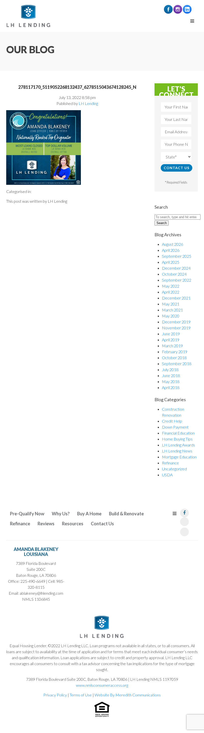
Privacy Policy (55, 694)
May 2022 (170, 286)
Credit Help (172, 421)
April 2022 (170, 292)
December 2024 (176, 268)
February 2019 (174, 351)
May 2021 (170, 303)
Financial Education (178, 433)
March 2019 (172, 345)
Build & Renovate (126, 513)
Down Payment (175, 427)
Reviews (46, 523)
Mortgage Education (179, 456)
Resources (72, 523)
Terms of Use (81, 694)
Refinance (170, 462)
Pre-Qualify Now (27, 513)
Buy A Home (89, 513)
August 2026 (172, 244)
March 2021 (172, 309)
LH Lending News (177, 450)
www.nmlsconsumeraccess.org (102, 685)
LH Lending (88, 103)
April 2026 (170, 250)
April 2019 (170, 339)
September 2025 (176, 256)
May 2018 (170, 381)
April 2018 (170, 387)
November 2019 (176, 327)
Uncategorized (174, 468)
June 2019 (171, 333)
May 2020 (170, 315)
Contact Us (102, 523)
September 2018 (176, 363)
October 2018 (174, 357)
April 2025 (170, 262)
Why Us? (61, 513)
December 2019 (176, 321)
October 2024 (174, 274)
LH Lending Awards (178, 444)
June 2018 (171, 375)
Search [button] (161, 223)
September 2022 (176, 280)
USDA (167, 474)
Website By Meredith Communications (128, 694)
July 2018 (170, 369)
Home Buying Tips (177, 439)
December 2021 (176, 297)
